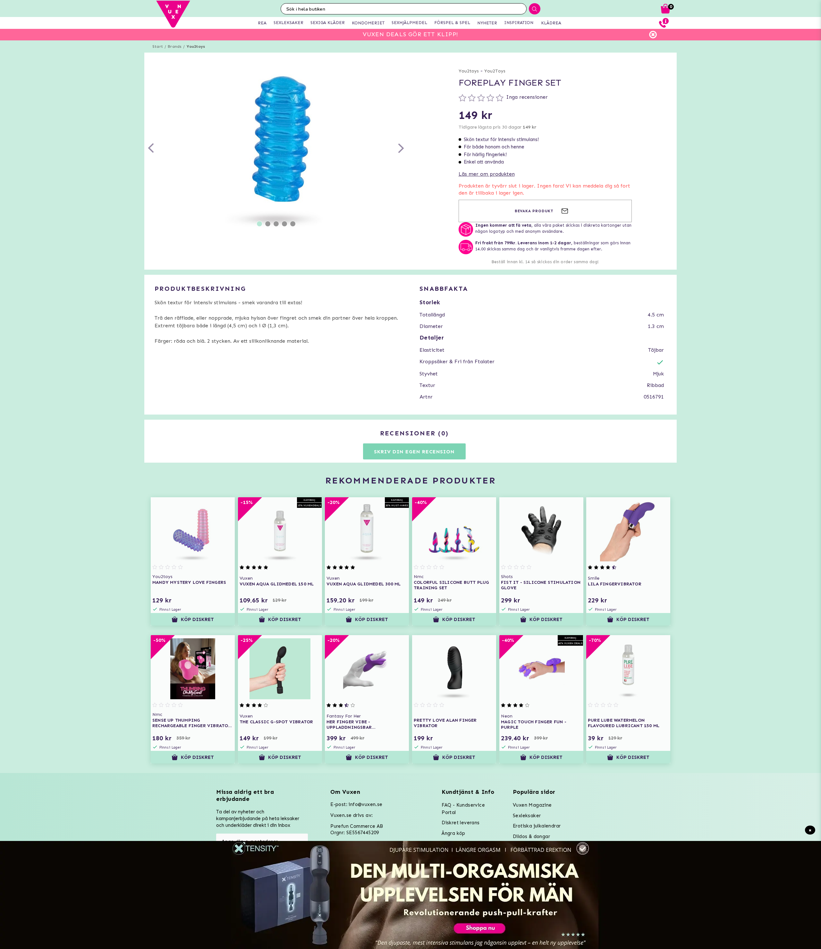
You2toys (196, 46)
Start (157, 46)
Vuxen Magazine (532, 805)
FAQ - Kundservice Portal (463, 808)
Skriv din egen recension (414, 452)
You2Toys (494, 71)
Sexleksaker (527, 816)
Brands (175, 46)
